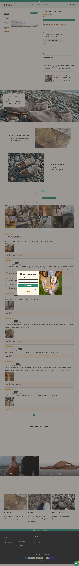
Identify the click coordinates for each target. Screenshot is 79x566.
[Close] (60, 272)
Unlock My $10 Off (28, 285)
